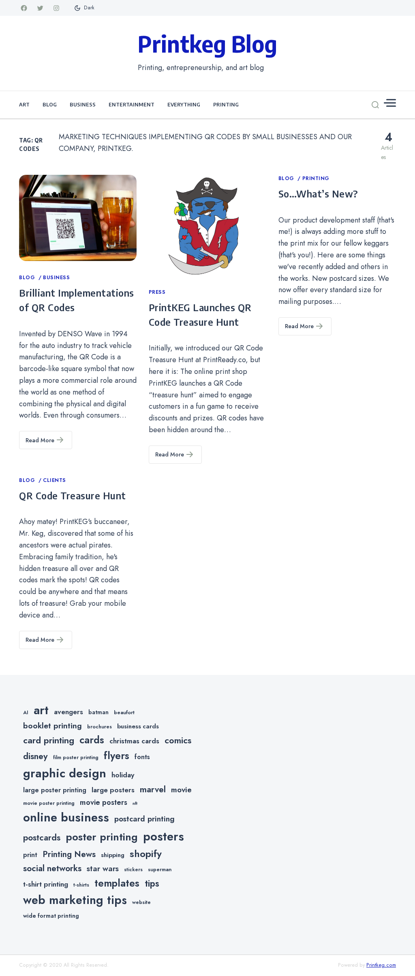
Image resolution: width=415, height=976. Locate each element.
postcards (41, 838)
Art (24, 104)
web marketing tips (75, 900)
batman (98, 712)
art (41, 710)
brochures (99, 726)
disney (35, 756)
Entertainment (131, 104)
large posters (113, 790)
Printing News (69, 854)
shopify (146, 854)
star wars (103, 868)
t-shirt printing (45, 884)
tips (152, 883)
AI (25, 712)
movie (181, 789)
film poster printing (75, 757)
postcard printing (144, 818)
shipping (112, 855)
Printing (226, 104)
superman (159, 869)
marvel (153, 789)
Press (157, 292)
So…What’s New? (318, 193)
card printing (48, 740)
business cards (138, 726)
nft (135, 803)
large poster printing (54, 790)
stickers (133, 869)
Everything (183, 104)
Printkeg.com (381, 965)
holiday (122, 775)
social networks (52, 868)
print (30, 854)
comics (178, 740)
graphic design (64, 773)
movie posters (103, 802)
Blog (50, 104)
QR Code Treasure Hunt (72, 495)
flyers (116, 755)
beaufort (124, 712)
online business (66, 817)
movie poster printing (49, 803)
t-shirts (81, 885)
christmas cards (134, 741)
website (141, 902)
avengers (68, 712)
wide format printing (51, 916)
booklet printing (52, 725)
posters (163, 836)
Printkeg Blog (207, 43)
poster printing (102, 837)
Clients (54, 480)
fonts (142, 757)
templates (116, 883)
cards (91, 740)
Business (83, 104)
